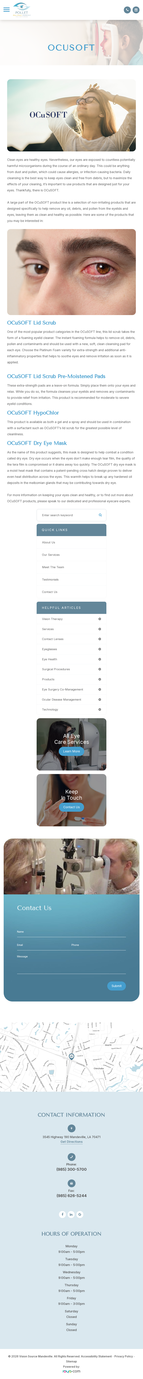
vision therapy (52, 619)
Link (71, 1057)
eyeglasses (49, 649)
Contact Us (49, 592)
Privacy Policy (123, 1356)
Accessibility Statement (96, 1356)
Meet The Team (53, 567)
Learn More (71, 751)
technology (50, 709)
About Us (48, 542)
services (48, 629)
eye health (49, 659)
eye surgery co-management (62, 689)
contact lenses (52, 639)
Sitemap (71, 1361)
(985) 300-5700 (71, 1167)
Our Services (51, 554)
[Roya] (71, 1371)
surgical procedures (56, 669)
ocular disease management (61, 699)
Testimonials (50, 579)
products (48, 679)
